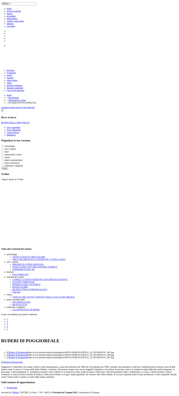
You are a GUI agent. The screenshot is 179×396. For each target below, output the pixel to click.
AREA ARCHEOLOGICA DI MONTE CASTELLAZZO (38, 259)
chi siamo (11, 26)
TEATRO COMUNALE (23, 282)
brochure (11, 70)
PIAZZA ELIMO (20, 287)
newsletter (11, 16)
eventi (9, 75)
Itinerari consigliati (15, 88)
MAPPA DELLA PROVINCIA (15, 122)
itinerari (10, 78)
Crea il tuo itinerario (15, 90)
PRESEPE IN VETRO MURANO (28, 264)
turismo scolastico (14, 85)
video (9, 83)
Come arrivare (13, 132)
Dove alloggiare (14, 130)
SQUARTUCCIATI (21, 302)
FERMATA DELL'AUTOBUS (26, 284)
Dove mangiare (13, 127)
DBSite (15, 392)
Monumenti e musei (17, 100)
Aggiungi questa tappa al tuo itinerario (18, 107)
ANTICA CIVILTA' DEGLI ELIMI (28, 257)
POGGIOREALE (20, 274)
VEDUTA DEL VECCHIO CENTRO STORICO (34, 267)
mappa (10, 13)
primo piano (12, 80)
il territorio (11, 73)
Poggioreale (13, 97)
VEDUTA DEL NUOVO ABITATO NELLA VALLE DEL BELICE (43, 297)
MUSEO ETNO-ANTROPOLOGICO (29, 289)
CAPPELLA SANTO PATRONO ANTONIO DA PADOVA (40, 279)
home (9, 8)
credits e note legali (15, 21)
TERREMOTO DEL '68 (23, 269)
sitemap (10, 23)
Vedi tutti (16, 292)
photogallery (12, 18)
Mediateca (11, 135)
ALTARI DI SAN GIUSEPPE (26, 309)
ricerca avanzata (14, 11)
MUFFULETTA (19, 304)
